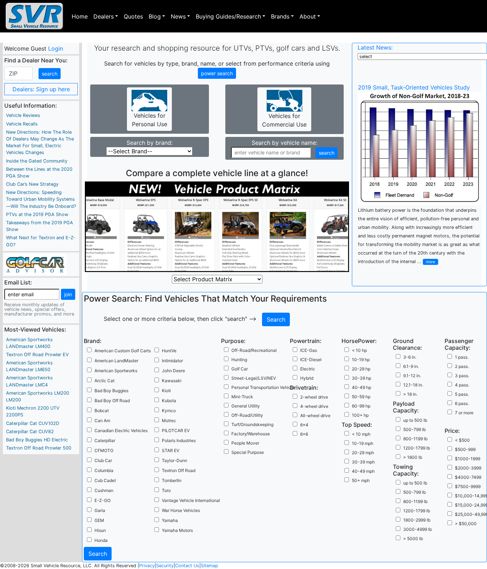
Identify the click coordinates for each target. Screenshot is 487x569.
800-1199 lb (415, 438)
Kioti (166, 390)
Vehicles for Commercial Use (284, 120)
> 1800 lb (412, 457)
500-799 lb (414, 429)
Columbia (103, 470)
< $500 (462, 440)
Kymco (169, 410)
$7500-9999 (468, 486)
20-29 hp (361, 368)
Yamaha (170, 520)
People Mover (245, 443)
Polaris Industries (179, 440)
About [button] (307, 16)
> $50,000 (466, 523)
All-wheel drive (315, 415)
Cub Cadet (105, 480)
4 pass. (462, 385)
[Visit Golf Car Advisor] (35, 263)
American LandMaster (116, 360)
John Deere (173, 370)
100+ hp (360, 415)
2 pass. (462, 366)
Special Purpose (247, 452)
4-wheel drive (314, 406)
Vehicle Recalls (22, 124)
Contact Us (187, 565)
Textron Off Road (178, 470)
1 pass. (461, 357)
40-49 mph (363, 471)
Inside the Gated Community (36, 161)
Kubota (169, 400)
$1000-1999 (467, 458)
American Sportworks (115, 370)
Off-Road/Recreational (254, 350)
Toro (166, 490)
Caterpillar (104, 440)
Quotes (133, 16)
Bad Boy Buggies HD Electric (37, 439)
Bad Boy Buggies (111, 390)
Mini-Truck (242, 396)
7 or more (464, 412)
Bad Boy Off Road (112, 400)
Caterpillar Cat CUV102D (32, 423)
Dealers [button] (103, 16)
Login (55, 48)
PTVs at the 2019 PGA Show (37, 214)
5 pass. (462, 394)
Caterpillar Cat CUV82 (30, 431)
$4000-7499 (468, 477)
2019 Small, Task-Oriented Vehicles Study (414, 87)
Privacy (147, 565)
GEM (99, 520)
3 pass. (462, 375)
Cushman (103, 490)
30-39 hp (361, 378)
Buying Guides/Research (228, 16)
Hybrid (306, 378)
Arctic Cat (104, 380)
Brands (280, 16)
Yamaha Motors (177, 530)
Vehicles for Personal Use (149, 120)
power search (217, 73)
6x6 (304, 434)
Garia (99, 510)
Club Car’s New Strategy (32, 184)
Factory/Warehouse (250, 433)
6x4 (304, 424)
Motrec (169, 420)
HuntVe (169, 350)
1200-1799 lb (416, 448)
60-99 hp (361, 406)
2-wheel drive (314, 397)
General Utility (245, 406)
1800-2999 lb (416, 520)
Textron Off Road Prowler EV (37, 354)
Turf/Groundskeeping (252, 424)
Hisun (100, 530)
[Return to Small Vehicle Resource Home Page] (34, 16)
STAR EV (170, 450)
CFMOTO (103, 450)
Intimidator (172, 360)
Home (80, 16)
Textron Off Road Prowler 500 (38, 448)
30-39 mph (363, 462)
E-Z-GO (102, 500)
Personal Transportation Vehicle (262, 387)
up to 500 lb (415, 420)
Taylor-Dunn (174, 460)
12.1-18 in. (413, 385)
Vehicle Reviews (23, 115)
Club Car (103, 460)
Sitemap (209, 565)
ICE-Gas (308, 350)
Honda (101, 540)
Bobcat (101, 410)
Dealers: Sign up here (41, 89)
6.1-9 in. (411, 366)
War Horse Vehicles (181, 510)
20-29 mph (363, 452)
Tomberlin (171, 480)
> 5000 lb (413, 538)
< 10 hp (359, 350)
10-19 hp (361, 359)
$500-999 (465, 449)
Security (165, 565)
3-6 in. (409, 357)
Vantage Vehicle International (191, 500)
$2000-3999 (468, 468)
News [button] (178, 16)
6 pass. (462, 403)
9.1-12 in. (412, 375)
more (430, 262)
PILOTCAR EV (176, 430)
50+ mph (361, 480)
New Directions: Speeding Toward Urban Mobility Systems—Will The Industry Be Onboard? (41, 199)
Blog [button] (155, 16)
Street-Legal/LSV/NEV (253, 378)
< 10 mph (361, 434)
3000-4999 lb (417, 529)
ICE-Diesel (311, 359)
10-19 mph (362, 443)
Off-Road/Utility (247, 415)
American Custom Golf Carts (122, 350)
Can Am (102, 420)
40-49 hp (361, 387)
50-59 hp (361, 396)
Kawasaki (171, 380)
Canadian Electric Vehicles (121, 430)
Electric (307, 368)
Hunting (239, 359)
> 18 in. (410, 394)
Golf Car (239, 368)
